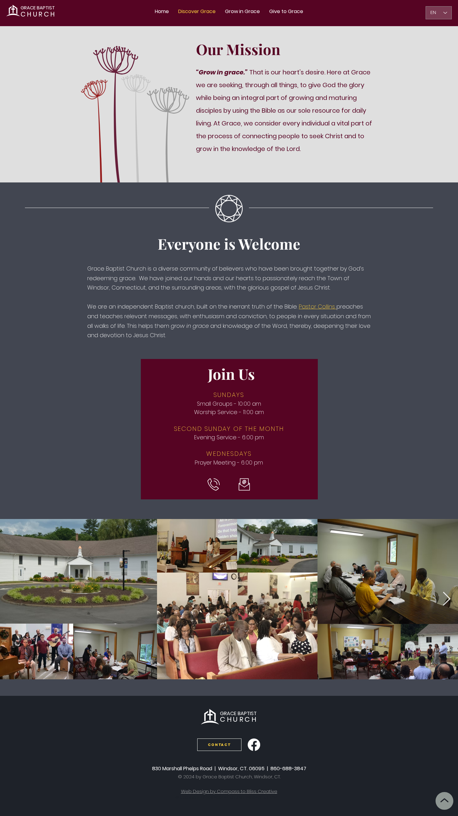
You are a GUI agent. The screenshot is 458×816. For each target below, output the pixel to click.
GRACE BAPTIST (38, 7)
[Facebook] (254, 744)
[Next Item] (446, 599)
